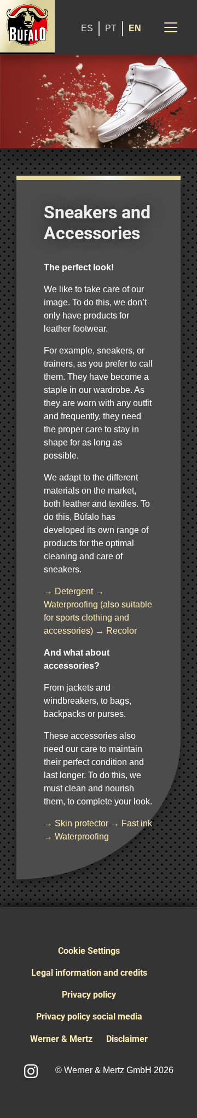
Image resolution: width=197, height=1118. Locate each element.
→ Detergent (68, 591)
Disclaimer (127, 1039)
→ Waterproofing (76, 836)
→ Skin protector (76, 823)
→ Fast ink (131, 823)
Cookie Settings (89, 951)
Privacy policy (89, 994)
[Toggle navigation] (170, 27)
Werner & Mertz (61, 1039)
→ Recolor (116, 630)
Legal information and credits (89, 973)
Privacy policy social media (89, 1016)
